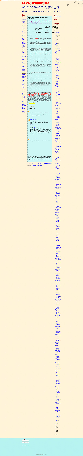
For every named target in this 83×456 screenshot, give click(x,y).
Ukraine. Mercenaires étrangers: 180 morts (58, 256)
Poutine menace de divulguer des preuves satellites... (57, 327)
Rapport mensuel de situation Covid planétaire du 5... (57, 375)
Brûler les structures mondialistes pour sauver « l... (57, 340)
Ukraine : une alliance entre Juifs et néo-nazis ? (57, 160)
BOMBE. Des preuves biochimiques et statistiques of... (58, 332)
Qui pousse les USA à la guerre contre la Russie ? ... (57, 316)
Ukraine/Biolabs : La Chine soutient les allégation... (58, 281)
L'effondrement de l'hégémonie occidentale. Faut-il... (57, 193)
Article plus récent (31, 163)
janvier (57, 420)
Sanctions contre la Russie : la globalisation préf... (58, 263)
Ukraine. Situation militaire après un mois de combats (58, 107)
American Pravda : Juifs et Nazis (57, 99)
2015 (55, 430)
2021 (55, 422)
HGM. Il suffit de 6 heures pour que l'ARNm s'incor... (57, 416)
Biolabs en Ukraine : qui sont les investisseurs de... (57, 169)
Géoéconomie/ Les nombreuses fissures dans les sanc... (57, 66)
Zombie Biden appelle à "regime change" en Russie (57, 87)
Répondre (31, 116)
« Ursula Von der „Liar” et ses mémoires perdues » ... (58, 248)
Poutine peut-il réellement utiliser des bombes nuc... (57, 320)
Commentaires (25, 442)
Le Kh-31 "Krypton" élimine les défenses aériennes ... (57, 356)
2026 (55, 24)
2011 (55, 435)
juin (56, 39)
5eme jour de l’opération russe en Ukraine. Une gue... (57, 396)
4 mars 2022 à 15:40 (35, 119)
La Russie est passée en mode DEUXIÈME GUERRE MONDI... (57, 112)
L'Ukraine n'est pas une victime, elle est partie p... (57, 270)
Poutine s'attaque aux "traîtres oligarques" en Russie (58, 221)
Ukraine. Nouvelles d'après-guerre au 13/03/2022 (58, 267)
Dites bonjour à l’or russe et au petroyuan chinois (58, 236)
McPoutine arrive (57, 213)
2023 (55, 28)
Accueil (39, 163)
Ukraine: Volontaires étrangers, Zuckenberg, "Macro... (57, 289)
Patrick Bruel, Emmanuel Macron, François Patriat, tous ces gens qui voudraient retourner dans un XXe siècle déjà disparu (24, 47)
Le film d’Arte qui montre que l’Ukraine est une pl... (57, 180)
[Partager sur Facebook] (33, 106)
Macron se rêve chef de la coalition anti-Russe (58, 278)
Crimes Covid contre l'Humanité (57, 343)
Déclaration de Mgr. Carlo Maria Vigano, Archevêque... (57, 313)
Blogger (46, 454)
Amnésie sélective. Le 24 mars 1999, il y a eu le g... (58, 146)
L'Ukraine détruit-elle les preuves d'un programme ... (58, 335)
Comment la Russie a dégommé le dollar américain (57, 121)
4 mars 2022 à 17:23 (37, 127)
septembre (57, 35)
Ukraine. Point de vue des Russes (57, 304)
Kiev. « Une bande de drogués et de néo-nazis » (57, 363)
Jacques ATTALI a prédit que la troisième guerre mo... (58, 300)
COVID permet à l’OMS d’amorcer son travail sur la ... (58, 142)
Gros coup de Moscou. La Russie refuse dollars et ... (57, 152)
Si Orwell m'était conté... (58, 368)
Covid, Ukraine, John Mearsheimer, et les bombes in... (57, 197)
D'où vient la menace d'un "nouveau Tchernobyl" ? (57, 293)
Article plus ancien (48, 163)
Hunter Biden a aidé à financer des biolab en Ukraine (57, 78)
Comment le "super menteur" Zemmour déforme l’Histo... (57, 216)
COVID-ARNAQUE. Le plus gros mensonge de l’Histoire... (57, 70)
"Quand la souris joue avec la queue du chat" (58, 91)
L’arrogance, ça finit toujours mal (24, 112)
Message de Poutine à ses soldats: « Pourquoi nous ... (58, 103)
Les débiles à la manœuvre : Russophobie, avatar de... (57, 173)
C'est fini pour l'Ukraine (57, 233)
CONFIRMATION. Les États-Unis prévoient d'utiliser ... (58, 297)
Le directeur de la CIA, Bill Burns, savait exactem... (57, 391)
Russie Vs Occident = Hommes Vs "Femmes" (57, 45)
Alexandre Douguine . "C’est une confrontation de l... (57, 240)
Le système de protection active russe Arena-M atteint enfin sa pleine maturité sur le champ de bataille (24, 35)
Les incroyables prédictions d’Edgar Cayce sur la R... (57, 285)
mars (56, 43)
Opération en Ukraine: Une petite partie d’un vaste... (57, 359)
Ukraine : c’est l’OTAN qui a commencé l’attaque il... (57, 380)
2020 (55, 423)
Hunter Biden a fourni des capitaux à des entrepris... (58, 274)
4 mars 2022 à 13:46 (37, 110)
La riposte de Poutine (57, 310)
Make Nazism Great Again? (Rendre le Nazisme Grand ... (57, 95)
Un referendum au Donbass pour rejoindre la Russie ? (58, 61)
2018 (55, 426)
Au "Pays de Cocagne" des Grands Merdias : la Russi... (57, 230)
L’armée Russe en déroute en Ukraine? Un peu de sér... (57, 74)
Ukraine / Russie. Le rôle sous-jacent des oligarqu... (58, 383)
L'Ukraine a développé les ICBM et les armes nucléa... (57, 408)
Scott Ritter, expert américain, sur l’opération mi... (58, 185)
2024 (55, 27)
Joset (31, 119)
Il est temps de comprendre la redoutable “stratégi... (58, 132)
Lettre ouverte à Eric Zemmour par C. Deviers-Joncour (58, 403)
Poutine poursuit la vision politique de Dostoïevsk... (58, 188)
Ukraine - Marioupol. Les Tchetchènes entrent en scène (58, 83)
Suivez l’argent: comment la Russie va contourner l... (57, 351)
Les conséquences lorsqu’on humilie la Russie (57, 388)
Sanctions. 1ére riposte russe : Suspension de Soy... (58, 371)
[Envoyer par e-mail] (30, 106)
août (56, 36)
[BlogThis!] (31, 106)
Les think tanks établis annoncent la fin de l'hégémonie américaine (24, 57)
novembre (57, 32)
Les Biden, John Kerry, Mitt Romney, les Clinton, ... (57, 125)
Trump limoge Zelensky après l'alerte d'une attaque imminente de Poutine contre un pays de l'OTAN (23, 85)
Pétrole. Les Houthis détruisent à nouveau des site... (57, 117)
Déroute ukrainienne (57, 366)
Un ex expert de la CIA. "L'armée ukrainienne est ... (57, 165)
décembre (57, 31)
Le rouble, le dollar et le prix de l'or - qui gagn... (57, 58)
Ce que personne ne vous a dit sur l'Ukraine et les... (58, 252)
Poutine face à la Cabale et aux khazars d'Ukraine (58, 400)
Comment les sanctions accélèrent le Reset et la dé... (58, 176)
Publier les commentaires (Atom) (37, 165)
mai (56, 40)
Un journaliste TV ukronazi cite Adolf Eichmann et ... (57, 226)
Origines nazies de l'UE (57, 139)
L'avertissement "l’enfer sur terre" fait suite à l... (57, 307)
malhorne (32, 110)
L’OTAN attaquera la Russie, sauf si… (57, 136)
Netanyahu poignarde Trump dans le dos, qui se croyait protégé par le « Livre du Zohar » (24, 95)
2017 (55, 427)
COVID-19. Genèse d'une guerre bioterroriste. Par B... (57, 245)
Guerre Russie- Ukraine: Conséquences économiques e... (57, 412)
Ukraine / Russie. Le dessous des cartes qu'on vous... (58, 128)
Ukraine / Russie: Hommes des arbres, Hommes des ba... (58, 50)
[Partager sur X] (32, 106)
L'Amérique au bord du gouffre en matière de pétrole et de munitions (24, 76)
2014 (55, 431)
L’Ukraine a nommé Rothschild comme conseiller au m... (57, 202)
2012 (55, 434)
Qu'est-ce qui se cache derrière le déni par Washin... (58, 259)
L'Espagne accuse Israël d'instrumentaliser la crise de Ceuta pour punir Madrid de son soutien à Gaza (24, 104)
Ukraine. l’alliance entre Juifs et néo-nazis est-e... (57, 157)
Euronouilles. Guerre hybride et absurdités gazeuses (57, 54)
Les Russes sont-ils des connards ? (57, 210)
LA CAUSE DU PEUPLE (35, 3)
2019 (55, 424)
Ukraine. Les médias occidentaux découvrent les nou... (58, 207)
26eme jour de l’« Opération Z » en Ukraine (58, 149)
